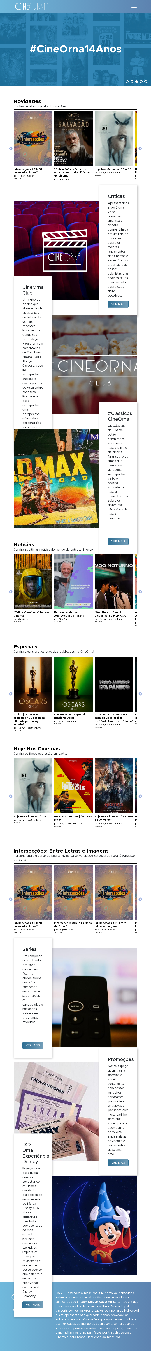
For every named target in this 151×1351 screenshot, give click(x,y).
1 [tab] (128, 82)
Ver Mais (118, 304)
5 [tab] (146, 82)
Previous (11, 149)
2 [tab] (132, 82)
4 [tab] (141, 82)
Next (140, 149)
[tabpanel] (75, 49)
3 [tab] (137, 82)
